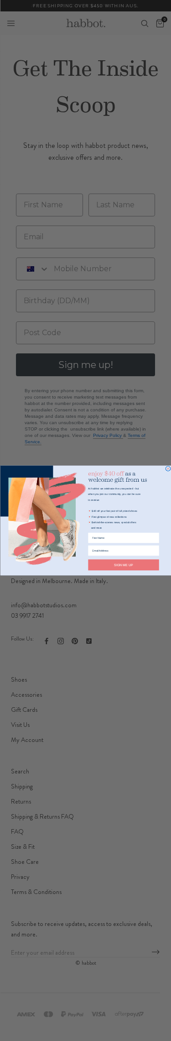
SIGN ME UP (123, 565)
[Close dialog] (168, 468)
